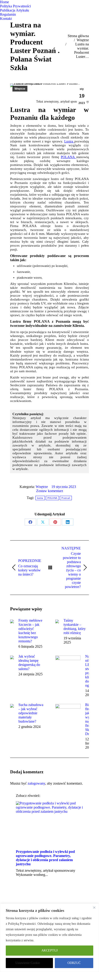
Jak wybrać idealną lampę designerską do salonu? (29, 662)
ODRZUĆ (74, 963)
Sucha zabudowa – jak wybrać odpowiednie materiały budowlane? (30, 713)
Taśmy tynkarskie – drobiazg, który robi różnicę (75, 626)
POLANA (68, 157)
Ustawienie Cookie (27, 963)
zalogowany (36, 783)
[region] (49, 938)
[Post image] (12, 621)
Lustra (69, 141)
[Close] (94, 907)
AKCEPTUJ (49, 950)
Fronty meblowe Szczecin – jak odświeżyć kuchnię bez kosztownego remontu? (30, 630)
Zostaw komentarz (49, 491)
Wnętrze (20, 88)
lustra (40, 498)
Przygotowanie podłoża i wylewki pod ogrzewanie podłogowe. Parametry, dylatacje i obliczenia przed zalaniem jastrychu (45, 858)
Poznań (65, 498)
